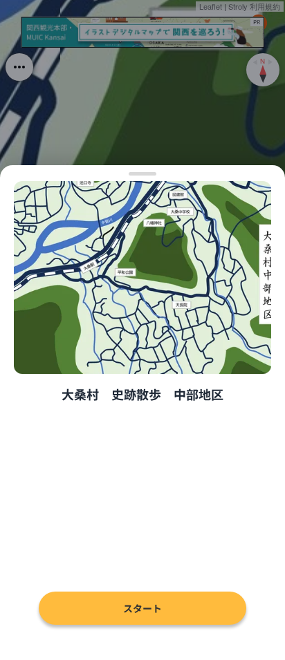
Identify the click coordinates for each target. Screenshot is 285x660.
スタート (142, 608)
